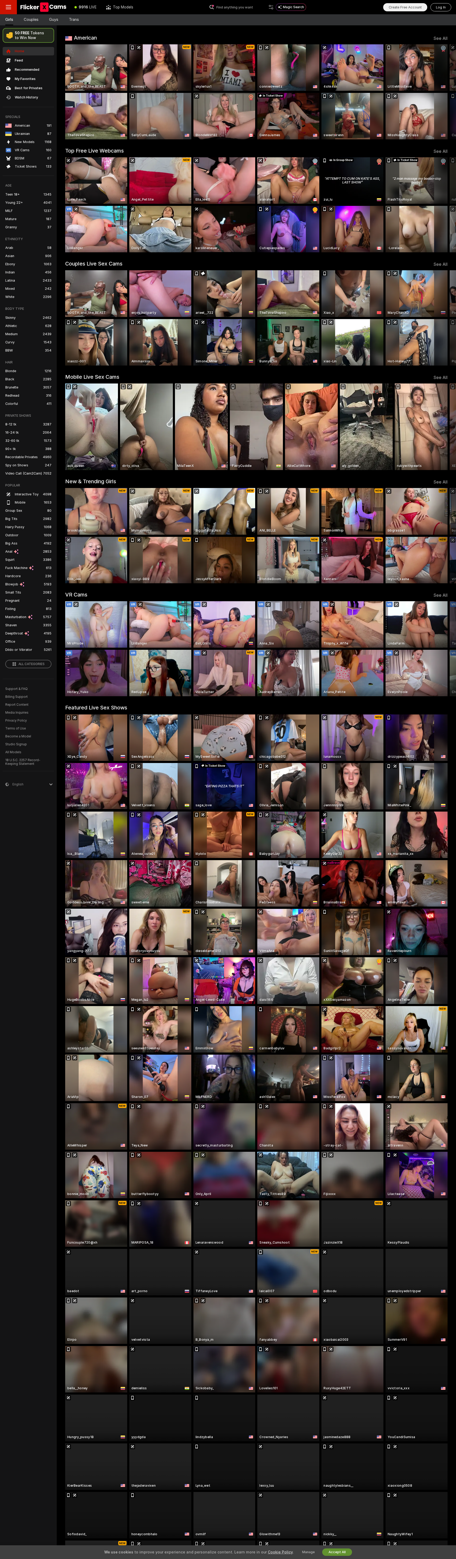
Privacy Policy (16, 720)
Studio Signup (16, 744)
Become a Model (18, 736)
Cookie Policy (280, 1552)
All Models (13, 752)
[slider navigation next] (443, 91)
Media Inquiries (16, 712)
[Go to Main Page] (43, 7)
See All (441, 38)
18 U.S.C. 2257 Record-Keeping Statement (22, 762)
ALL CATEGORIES (31, 664)
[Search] (271, 7)
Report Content (16, 705)
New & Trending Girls (90, 481)
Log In (441, 7)
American (85, 38)
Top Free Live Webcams (94, 151)
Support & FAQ (16, 689)
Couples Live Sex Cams (93, 263)
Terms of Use (15, 728)
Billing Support (16, 697)
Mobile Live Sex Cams (92, 377)
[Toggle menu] (8, 7)
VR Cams (76, 594)
